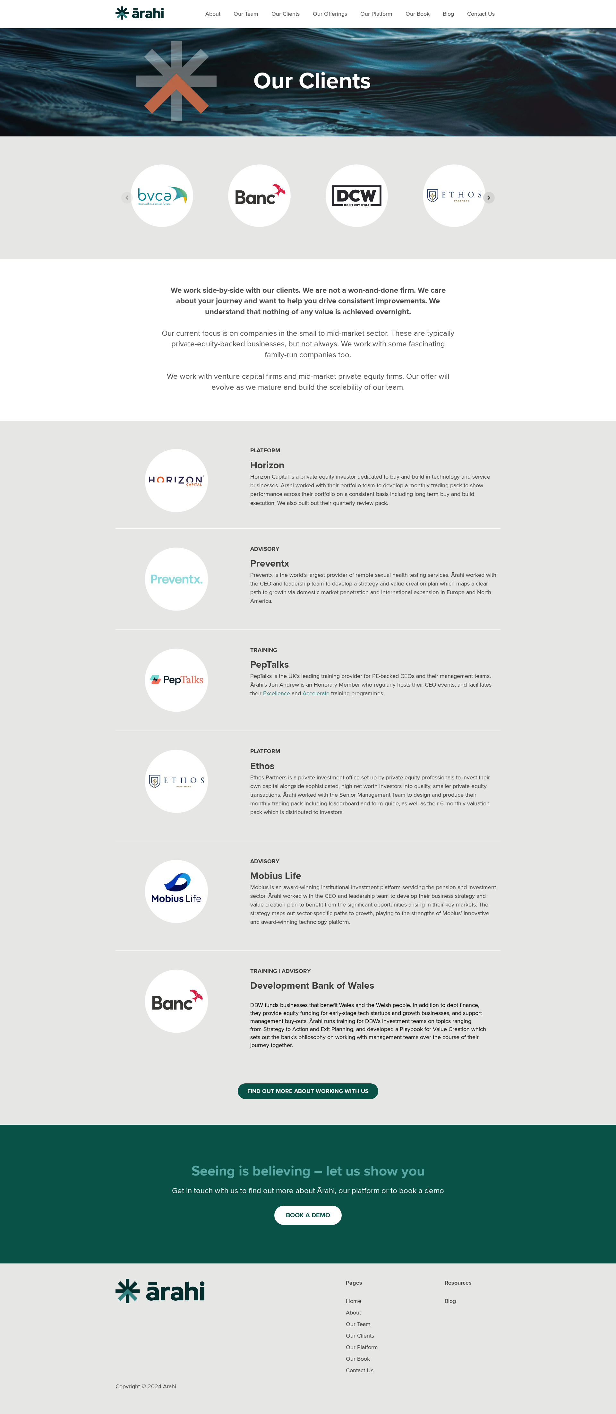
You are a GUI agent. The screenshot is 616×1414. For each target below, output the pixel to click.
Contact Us (481, 13)
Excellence (276, 693)
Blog (448, 13)
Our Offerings (330, 13)
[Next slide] (489, 198)
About (212, 13)
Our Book (418, 13)
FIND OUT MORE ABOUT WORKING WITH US (308, 1091)
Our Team (246, 13)
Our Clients (285, 13)
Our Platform (376, 13)
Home (353, 1301)
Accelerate (316, 693)
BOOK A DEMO (308, 1215)
